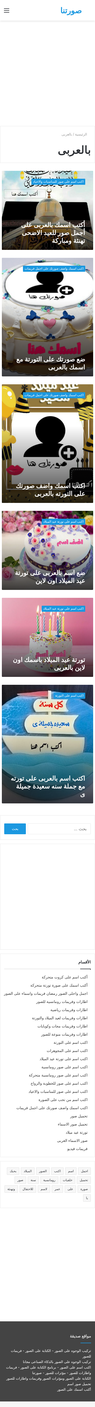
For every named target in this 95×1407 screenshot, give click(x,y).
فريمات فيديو (77, 1149)
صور (20, 1180)
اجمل (84, 1171)
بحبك (13, 1171)
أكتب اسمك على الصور (74, 1389)
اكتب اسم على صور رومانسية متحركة (58, 1075)
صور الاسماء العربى (72, 1140)
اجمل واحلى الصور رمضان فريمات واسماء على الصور (46, 993)
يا (87, 1198)
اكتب (57, 1171)
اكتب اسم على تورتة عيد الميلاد (64, 1059)
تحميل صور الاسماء (73, 1124)
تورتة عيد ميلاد (77, 1132)
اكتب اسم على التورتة (71, 1042)
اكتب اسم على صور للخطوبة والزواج (59, 1083)
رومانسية (49, 1180)
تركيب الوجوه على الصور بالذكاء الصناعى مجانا (57, 1362)
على (70, 1189)
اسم (71, 1171)
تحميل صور (79, 1116)
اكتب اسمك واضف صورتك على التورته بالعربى (50, 489)
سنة (33, 1180)
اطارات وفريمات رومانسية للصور (62, 1002)
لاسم (44, 1189)
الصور (43, 1171)
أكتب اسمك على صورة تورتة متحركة (59, 985)
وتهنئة (11, 1189)
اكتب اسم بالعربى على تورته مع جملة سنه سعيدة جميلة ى (48, 786)
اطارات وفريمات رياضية (69, 1010)
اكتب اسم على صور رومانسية (64, 1067)
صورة (84, 1189)
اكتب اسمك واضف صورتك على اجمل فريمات (52, 1108)
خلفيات (67, 1180)
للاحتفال (27, 1189)
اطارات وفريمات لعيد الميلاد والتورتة (60, 1018)
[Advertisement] (47, 73)
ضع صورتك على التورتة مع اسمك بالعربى (50, 363)
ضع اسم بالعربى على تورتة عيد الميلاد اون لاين (50, 576)
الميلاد (28, 1171)
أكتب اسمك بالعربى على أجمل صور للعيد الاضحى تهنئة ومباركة (53, 232)
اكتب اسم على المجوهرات (67, 1051)
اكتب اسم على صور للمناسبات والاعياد (58, 1091)
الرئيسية (81, 134)
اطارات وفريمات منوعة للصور (64, 1034)
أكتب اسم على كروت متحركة (65, 977)
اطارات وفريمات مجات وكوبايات (62, 1026)
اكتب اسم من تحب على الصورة (63, 1100)
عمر (57, 1189)
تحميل (84, 1180)
